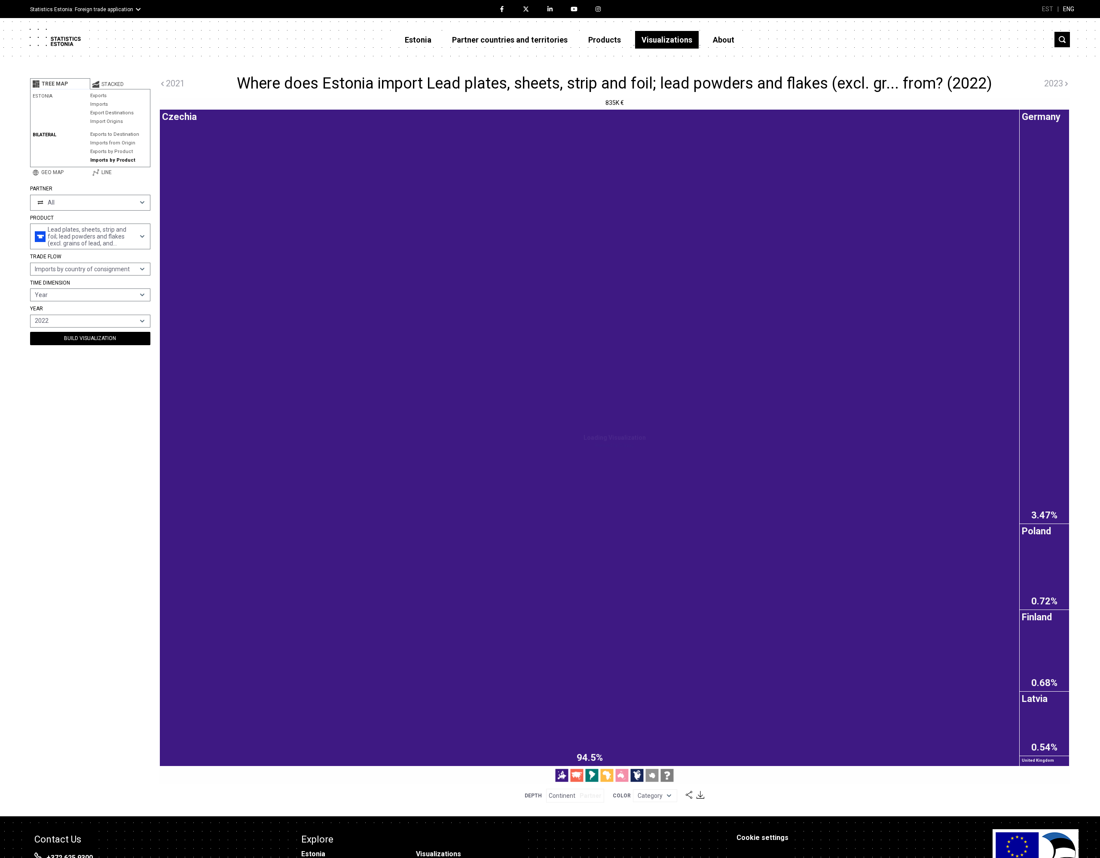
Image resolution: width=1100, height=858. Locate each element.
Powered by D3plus (614, 445)
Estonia (418, 39)
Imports (99, 104)
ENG (1068, 9)
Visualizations (667, 39)
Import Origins (106, 121)
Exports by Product (111, 151)
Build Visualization (90, 338)
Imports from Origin (112, 143)
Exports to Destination (114, 134)
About (723, 39)
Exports (98, 95)
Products (604, 39)
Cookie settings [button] (762, 837)
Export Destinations (112, 113)
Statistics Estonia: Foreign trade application (81, 9)
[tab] (60, 83)
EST (1047, 9)
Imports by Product (112, 160)
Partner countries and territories (510, 39)
